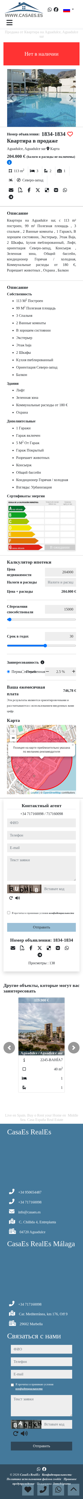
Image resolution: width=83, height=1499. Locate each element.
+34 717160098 (32, 814)
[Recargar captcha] (11, 898)
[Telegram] (11, 197)
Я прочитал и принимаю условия (43, 913)
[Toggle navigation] (9, 22)
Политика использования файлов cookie (34, 1479)
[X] (38, 190)
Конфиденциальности (57, 1474)
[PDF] (21, 190)
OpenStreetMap (52, 792)
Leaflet (35, 792)
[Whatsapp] (50, 9)
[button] (9, 1047)
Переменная (35, 672)
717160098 (54, 814)
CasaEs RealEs (30, 1474)
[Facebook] (56, 9)
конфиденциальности (61, 913)
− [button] (13, 738)
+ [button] (13, 731)
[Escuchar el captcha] (17, 898)
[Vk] (56, 190)
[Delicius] (47, 190)
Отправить (41, 927)
